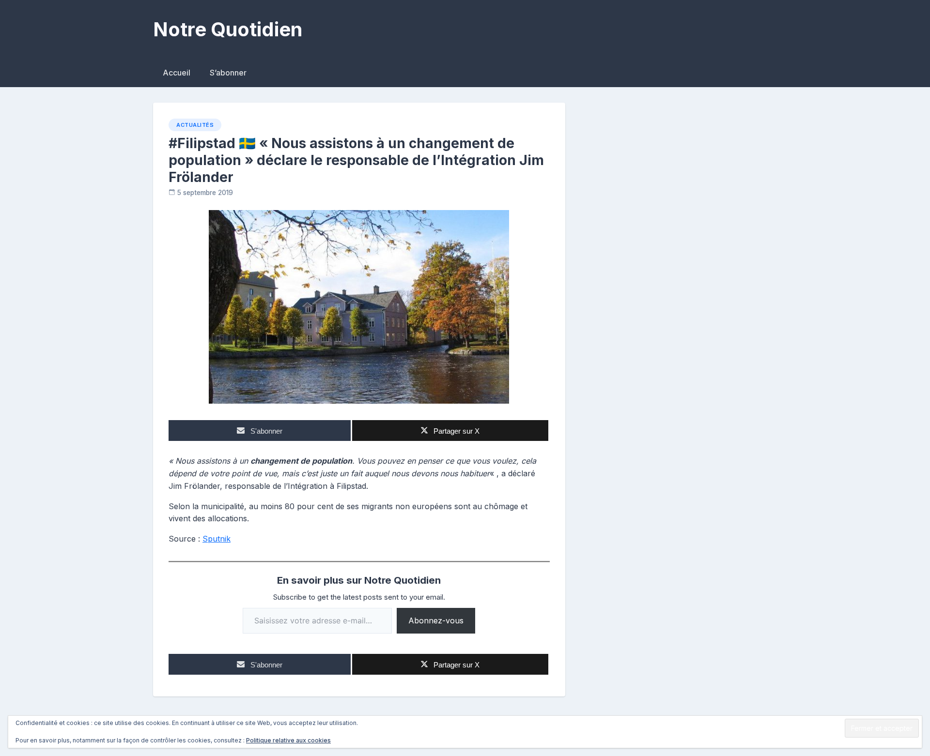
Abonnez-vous (436, 620)
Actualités (195, 124)
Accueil (176, 72)
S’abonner (228, 72)
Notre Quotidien (227, 29)
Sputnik (216, 539)
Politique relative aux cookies (288, 740)
